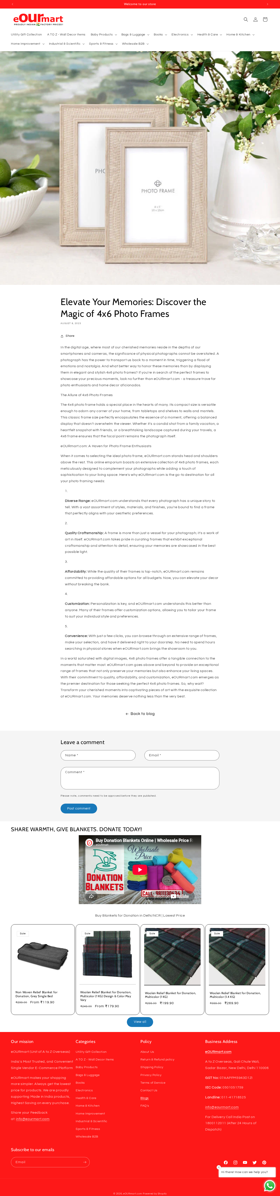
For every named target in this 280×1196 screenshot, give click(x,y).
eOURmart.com (132, 1193)
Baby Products (87, 1067)
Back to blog (143, 714)
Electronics (84, 1090)
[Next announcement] (267, 4)
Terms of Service (153, 1082)
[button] (103, 34)
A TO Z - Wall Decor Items (95, 1059)
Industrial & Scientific (91, 1121)
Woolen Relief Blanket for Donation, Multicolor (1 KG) (170, 995)
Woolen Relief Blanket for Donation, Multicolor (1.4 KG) (235, 995)
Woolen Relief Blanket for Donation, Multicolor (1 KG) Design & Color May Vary (105, 996)
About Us (147, 1051)
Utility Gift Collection (91, 1051)
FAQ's (144, 1105)
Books (80, 1082)
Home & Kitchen (88, 1105)
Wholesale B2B (87, 1136)
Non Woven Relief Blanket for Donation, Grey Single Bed (37, 994)
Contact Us (149, 1090)
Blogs (144, 1098)
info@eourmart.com (32, 1119)
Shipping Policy (151, 1067)
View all (140, 1021)
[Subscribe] (84, 1162)
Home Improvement (90, 1113)
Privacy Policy (150, 1075)
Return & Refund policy (157, 1059)
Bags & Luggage (88, 1075)
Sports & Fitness (88, 1129)
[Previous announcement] (12, 4)
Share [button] (70, 335)
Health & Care (86, 1098)
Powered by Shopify (155, 1193)
